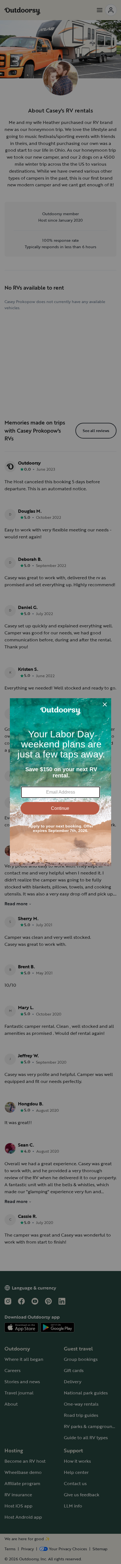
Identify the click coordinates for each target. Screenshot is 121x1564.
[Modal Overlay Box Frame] (60, 782)
